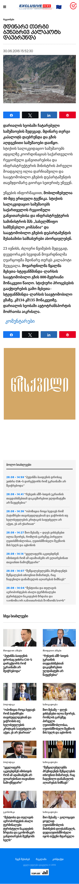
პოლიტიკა (9, 705)
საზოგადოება (50, 705)
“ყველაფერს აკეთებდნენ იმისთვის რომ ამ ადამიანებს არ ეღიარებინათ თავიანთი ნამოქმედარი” (37, 558)
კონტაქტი (58, 859)
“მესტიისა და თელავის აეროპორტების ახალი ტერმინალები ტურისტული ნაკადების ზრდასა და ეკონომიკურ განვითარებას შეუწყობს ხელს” (35, 594)
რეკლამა (41, 859)
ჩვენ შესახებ (22, 859)
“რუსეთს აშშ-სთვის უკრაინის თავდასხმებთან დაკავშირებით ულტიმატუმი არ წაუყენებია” (36, 498)
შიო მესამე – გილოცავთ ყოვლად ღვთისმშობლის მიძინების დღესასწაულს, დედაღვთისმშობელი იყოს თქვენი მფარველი (59, 826)
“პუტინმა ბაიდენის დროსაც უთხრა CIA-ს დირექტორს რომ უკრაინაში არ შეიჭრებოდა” (36, 481)
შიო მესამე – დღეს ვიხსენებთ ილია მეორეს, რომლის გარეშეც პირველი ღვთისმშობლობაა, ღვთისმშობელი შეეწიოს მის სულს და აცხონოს (35, 539)
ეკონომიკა (9, 812)
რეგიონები (8, 20)
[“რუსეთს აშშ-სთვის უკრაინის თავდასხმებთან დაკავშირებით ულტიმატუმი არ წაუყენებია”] (59, 638)
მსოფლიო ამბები (12, 651)
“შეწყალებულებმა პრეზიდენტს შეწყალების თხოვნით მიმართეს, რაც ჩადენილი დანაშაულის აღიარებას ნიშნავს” (36, 575)
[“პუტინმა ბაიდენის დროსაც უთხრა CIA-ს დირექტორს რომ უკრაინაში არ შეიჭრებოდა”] (19, 638)
